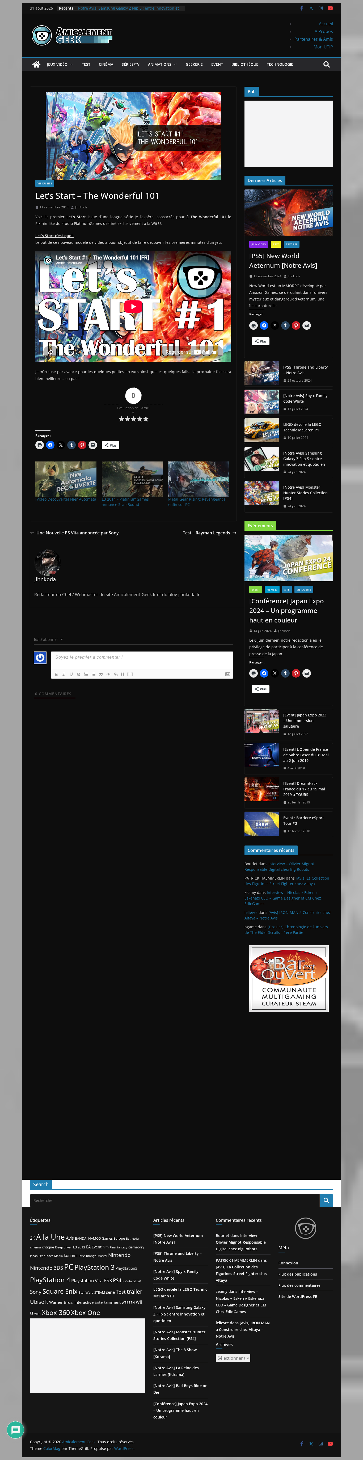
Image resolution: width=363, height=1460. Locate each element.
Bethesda (132, 1238)
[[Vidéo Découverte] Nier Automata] (65, 478)
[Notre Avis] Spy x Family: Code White (305, 398)
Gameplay (136, 1247)
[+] (130, 674)
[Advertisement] (288, 134)
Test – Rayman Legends (206, 533)
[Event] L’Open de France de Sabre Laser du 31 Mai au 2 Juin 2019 (306, 755)
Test (86, 64)
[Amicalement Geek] (36, 64)
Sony (35, 1291)
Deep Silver (63, 1247)
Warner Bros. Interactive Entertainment (85, 1302)
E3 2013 (79, 1247)
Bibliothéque (244, 64)
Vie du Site (44, 183)
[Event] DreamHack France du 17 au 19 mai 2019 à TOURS (304, 789)
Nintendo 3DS (46, 1267)
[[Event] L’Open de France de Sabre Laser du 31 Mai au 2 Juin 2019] (261, 758)
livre (82, 1255)
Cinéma (106, 64)
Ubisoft (39, 1301)
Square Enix (60, 1291)
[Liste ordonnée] (86, 674)
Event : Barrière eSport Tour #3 (303, 820)
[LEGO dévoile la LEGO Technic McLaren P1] (261, 431)
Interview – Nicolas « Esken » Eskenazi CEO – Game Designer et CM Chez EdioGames (282, 898)
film (106, 1247)
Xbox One (85, 1312)
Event (217, 64)
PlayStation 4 (50, 1279)
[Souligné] (71, 674)
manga (91, 1255)
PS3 (108, 1280)
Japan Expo (37, 1256)
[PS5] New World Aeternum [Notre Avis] (283, 260)
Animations (159, 64)
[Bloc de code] (108, 674)
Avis (70, 1238)
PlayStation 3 (94, 1267)
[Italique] (63, 674)
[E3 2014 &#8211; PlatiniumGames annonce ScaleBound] (132, 478)
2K (32, 1238)
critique (48, 1247)
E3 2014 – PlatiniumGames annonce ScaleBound (125, 502)
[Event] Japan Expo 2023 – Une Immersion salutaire (304, 720)
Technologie (280, 64)
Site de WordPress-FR (297, 1296)
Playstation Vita (87, 1280)
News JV (272, 589)
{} (123, 674)
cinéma (35, 1247)
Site (287, 589)
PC (68, 1266)
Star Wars (86, 1292)
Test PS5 (291, 244)
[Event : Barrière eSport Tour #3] (261, 824)
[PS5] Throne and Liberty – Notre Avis (305, 370)
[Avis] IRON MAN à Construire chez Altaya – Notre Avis (243, 1329)
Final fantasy (118, 1247)
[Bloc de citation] (101, 674)
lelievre (251, 912)
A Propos (324, 31)
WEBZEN (128, 1302)
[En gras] (56, 674)
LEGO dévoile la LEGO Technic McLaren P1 (302, 427)
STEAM (99, 1292)
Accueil (326, 24)
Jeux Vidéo (57, 64)
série (110, 1292)
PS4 (117, 1280)
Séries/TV (131, 64)
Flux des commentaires (299, 1285)
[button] (70, 64)
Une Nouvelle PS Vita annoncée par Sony (77, 533)
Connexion (288, 1262)
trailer (134, 1291)
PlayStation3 (126, 1268)
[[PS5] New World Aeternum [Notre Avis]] (288, 212)
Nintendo (119, 1255)
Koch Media (55, 1256)
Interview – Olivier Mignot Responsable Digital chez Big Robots (241, 1242)
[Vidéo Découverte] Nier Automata (65, 499)
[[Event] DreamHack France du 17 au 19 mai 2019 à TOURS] (261, 793)
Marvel (102, 1256)
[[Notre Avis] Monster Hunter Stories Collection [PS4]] (261, 496)
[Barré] (78, 674)
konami (71, 1255)
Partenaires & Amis (313, 39)
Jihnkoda (81, 207)
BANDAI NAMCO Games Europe (100, 1238)
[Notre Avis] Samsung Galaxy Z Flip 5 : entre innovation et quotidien (304, 459)
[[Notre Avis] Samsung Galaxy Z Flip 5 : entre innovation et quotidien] (261, 462)
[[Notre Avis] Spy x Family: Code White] (261, 402)
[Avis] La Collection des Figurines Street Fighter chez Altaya (242, 1273)
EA (88, 1246)
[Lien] (116, 674)
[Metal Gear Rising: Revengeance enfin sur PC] (198, 478)
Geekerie (194, 64)
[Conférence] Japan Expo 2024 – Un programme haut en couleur (286, 610)
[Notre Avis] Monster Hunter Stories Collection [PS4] (305, 493)
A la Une (50, 1237)
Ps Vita (127, 1281)
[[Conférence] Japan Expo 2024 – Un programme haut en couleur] (288, 558)
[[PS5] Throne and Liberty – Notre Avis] (261, 374)
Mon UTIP (323, 47)
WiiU (37, 1314)
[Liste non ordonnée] (93, 674)
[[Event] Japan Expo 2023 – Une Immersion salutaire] (261, 724)
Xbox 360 (56, 1312)
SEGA (137, 1280)
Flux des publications (297, 1274)
